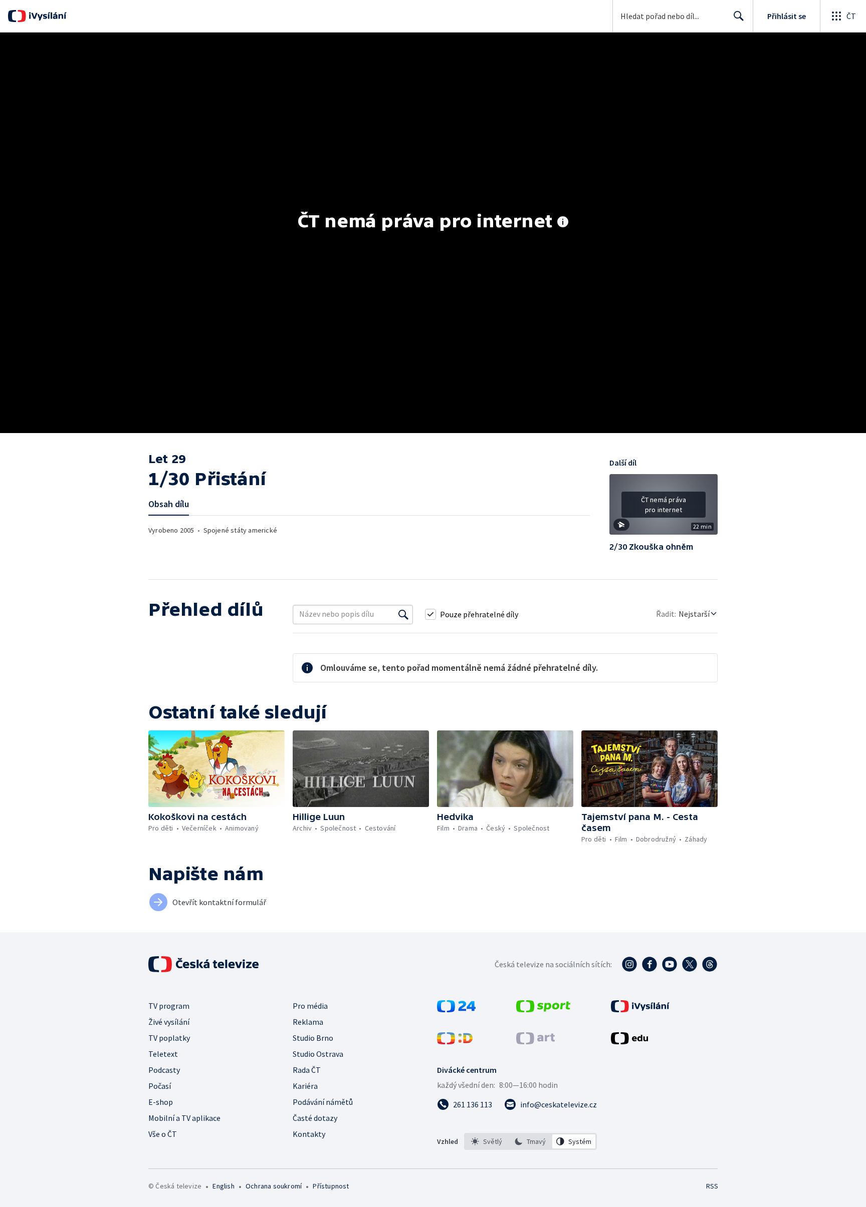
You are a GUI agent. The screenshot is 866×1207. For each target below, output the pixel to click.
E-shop (160, 1102)
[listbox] (530, 1141)
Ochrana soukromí (274, 1185)
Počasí (159, 1086)
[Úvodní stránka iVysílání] (46, 16)
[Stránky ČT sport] (543, 1009)
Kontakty (309, 1134)
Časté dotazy (315, 1118)
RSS (712, 1185)
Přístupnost (331, 1185)
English (223, 1185)
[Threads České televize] (710, 964)
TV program (168, 1006)
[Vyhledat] (403, 614)
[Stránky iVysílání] (640, 1009)
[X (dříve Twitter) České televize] (690, 964)
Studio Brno (313, 1038)
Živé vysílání (168, 1022)
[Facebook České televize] (649, 964)
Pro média (310, 1006)
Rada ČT (307, 1070)
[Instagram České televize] (629, 964)
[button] (663, 508)
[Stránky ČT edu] (629, 1041)
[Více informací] (563, 223)
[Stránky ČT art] (535, 1041)
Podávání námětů (323, 1102)
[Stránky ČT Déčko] (455, 1041)
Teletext (163, 1054)
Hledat (739, 16)
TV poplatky (169, 1038)
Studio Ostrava (318, 1054)
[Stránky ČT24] (456, 1009)
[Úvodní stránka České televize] (204, 964)
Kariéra (305, 1086)
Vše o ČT (162, 1134)
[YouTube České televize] (670, 964)
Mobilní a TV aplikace (184, 1118)
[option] (487, 1141)
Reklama (308, 1022)
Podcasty (164, 1070)
